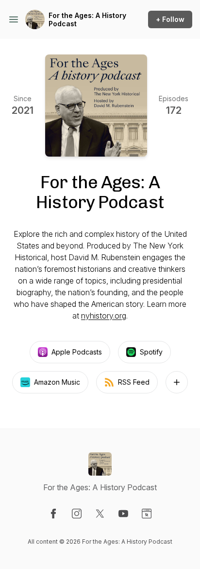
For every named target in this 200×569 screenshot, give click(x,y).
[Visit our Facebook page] (53, 513)
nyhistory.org (103, 315)
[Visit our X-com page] (100, 513)
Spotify (151, 352)
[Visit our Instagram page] (77, 513)
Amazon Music (57, 382)
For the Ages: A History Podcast (87, 19)
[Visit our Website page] (146, 513)
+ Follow (170, 19)
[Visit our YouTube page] (123, 513)
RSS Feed (134, 382)
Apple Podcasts (76, 352)
